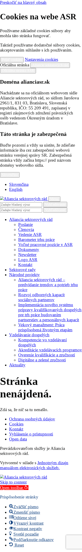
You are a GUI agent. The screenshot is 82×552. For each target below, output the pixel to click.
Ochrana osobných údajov (32, 419)
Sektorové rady (22, 269)
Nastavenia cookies (41, 59)
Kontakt (16, 429)
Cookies (16, 424)
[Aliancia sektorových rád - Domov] (24, 198)
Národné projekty (24, 274)
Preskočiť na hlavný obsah (23, 2)
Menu (54, 199)
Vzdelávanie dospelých (29, 334)
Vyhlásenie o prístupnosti (31, 434)
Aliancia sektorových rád (31, 219)
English (16, 189)
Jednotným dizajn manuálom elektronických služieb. (34, 465)
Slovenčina (10, 175)
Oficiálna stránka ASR (18, 71)
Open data (18, 439)
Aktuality (17, 365)
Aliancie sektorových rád (50, 65)
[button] (14, 487)
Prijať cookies (12, 60)
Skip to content (13, 482)
